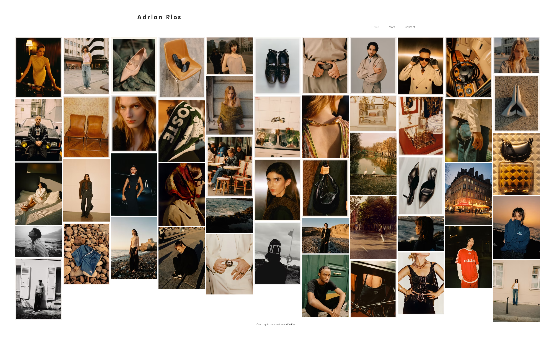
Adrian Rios (159, 17)
